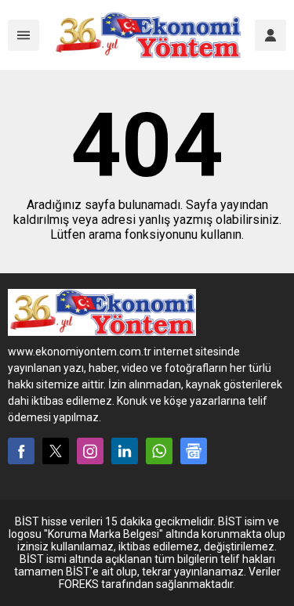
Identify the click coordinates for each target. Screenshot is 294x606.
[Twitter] (55, 451)
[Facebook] (21, 451)
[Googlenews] (193, 451)
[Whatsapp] (159, 451)
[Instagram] (90, 451)
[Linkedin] (124, 451)
